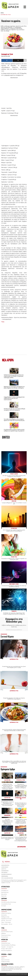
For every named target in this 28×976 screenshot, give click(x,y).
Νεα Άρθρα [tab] (8, 360)
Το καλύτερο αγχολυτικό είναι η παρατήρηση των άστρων (7, 838)
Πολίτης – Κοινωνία (6, 920)
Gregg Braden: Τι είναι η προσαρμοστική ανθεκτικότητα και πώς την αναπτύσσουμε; (14, 398)
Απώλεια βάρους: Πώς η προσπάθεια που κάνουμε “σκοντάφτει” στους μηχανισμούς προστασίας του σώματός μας (14, 762)
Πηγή (2, 321)
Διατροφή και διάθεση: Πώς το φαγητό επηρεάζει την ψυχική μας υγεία (14, 559)
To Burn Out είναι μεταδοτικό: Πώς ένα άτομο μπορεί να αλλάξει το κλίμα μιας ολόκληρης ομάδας (13, 376)
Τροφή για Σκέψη (5, 961)
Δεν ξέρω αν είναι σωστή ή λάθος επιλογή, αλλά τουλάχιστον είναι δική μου (14, 476)
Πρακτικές (3, 896)
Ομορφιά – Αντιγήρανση (7, 946)
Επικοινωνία (4, 876)
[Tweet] (18, 60)
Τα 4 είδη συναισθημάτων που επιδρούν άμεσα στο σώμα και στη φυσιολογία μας (14, 419)
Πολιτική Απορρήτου (6, 874)
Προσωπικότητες (5, 959)
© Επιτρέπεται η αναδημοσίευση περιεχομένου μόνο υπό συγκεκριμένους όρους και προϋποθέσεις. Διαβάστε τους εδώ (13, 881)
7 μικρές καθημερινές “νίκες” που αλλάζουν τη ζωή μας (14, 503)
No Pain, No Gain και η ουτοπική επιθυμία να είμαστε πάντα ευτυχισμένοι (14, 409)
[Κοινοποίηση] (6, 60)
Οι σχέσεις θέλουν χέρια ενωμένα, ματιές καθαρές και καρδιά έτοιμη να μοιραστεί (14, 430)
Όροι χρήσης (4, 872)
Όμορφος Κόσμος (6, 910)
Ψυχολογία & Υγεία (21, 780)
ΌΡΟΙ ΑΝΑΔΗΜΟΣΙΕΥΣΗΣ (7, 878)
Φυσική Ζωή (4, 940)
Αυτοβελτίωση (18, 797)
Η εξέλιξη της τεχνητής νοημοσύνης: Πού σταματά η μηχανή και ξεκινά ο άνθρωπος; (14, 613)
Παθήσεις (3, 933)
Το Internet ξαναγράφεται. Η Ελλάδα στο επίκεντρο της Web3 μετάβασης (14, 586)
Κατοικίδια (4, 915)
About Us (3, 869)
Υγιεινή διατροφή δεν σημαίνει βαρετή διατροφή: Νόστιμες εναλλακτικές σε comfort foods (14, 730)
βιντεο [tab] (6, 437)
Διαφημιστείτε (4, 870)
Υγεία (2, 928)
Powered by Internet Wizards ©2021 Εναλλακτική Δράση (16, 974)
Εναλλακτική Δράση (5, 56)
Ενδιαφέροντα (7, 815)
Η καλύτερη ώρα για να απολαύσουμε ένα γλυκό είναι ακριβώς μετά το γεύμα (14, 667)
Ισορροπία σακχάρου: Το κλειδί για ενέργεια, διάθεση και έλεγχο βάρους (14, 698)
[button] (25, 7)
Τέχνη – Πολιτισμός (6, 922)
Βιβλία (20, 815)
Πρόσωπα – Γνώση (6, 954)
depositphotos (5, 865)
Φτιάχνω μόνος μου (6, 948)
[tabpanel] (14, 399)
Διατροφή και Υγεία (6, 14)
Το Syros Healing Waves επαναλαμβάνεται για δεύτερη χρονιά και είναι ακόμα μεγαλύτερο (20, 838)
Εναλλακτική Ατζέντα (7, 964)
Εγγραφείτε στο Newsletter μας (13, 620)
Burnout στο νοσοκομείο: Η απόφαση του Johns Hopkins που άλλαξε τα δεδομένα (14, 387)
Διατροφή (4, 899)
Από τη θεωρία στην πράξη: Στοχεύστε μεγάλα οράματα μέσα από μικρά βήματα (14, 530)
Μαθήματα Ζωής (5, 917)
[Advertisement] (14, 93)
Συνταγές (3, 905)
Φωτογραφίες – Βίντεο (6, 924)
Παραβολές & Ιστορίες (6, 918)
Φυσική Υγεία (4, 937)
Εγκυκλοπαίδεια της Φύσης (8, 945)
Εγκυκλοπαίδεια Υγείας (7, 931)
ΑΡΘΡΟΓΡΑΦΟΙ (4, 867)
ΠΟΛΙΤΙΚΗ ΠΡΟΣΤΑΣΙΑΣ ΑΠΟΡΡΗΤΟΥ (14, 629)
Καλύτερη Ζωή (7, 780)
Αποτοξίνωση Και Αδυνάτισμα (8, 902)
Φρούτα (2, 13)
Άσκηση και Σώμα (5, 943)
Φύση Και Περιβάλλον (6, 950)
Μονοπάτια (4, 894)
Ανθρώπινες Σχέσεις (6, 913)
